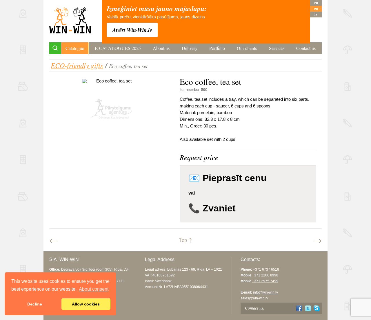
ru (316, 3)
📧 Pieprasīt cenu (227, 178)
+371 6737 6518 (266, 269)
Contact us (306, 48)
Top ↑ (185, 239)
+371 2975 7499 (265, 281)
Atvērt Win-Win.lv (132, 30)
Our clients (247, 48)
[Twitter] (308, 308)
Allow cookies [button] (86, 304)
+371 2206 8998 (265, 275)
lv (316, 14)
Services (276, 48)
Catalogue (75, 48)
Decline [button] (34, 304)
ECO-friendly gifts (77, 65)
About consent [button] (93, 289)
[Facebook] (299, 308)
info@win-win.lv (265, 292)
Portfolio (217, 48)
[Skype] (316, 308)
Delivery (189, 48)
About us (161, 48)
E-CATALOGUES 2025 (118, 48)
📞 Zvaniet (212, 208)
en (316, 8)
